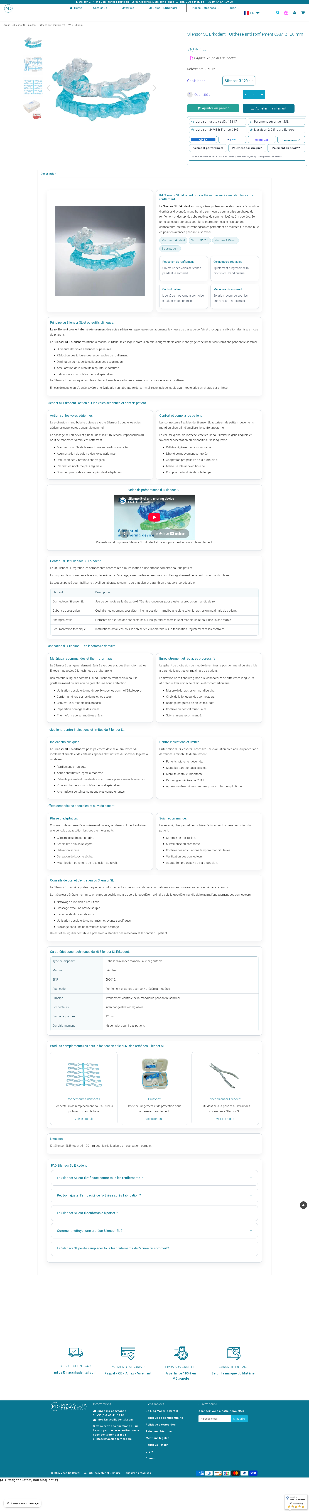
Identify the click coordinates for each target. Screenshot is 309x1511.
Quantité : (199, 94)
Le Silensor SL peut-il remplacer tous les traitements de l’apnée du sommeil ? (113, 1248)
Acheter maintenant (271, 108)
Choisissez (196, 81)
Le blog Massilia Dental (162, 1411)
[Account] (295, 12)
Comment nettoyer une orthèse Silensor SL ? (89, 1231)
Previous (48, 88)
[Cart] (303, 12)
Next (154, 88)
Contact (151, 1458)
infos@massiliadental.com (115, 1419)
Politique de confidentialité (164, 1417)
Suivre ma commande (111, 1411)
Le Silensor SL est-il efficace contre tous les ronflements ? (100, 1178)
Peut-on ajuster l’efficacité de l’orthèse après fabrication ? (99, 1195)
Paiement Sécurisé (159, 1431)
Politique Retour (157, 1444)
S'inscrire (239, 1418)
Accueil (7, 25)
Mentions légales (157, 1438)
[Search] (278, 12)
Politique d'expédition (161, 1424)
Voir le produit (84, 1119)
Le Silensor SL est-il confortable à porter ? (87, 1213)
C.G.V (149, 1451)
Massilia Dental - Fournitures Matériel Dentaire (90, 1473)
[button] (251, 13)
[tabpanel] (33, 43)
